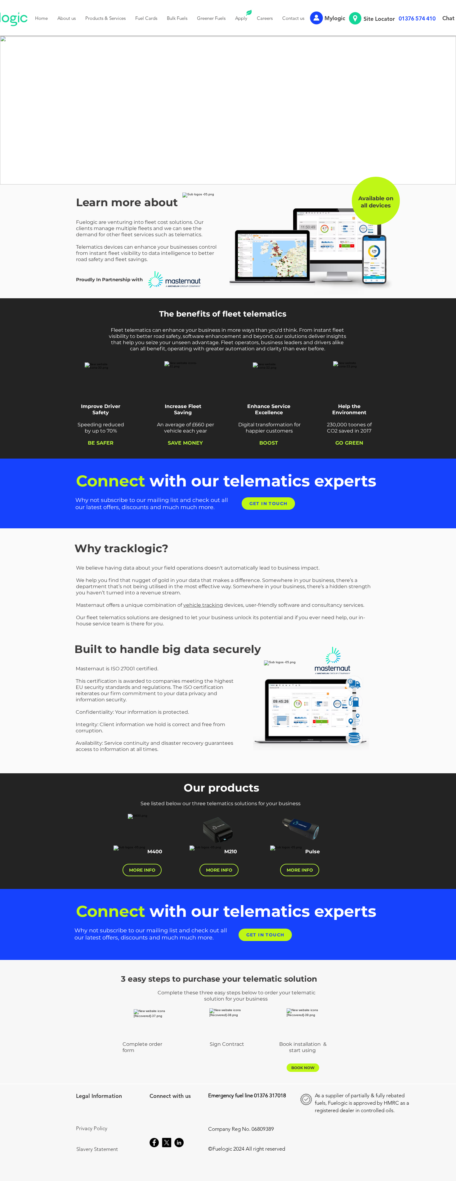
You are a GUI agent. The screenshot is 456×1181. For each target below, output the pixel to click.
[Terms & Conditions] (77, 1176)
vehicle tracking (203, 605)
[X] (166, 1142)
